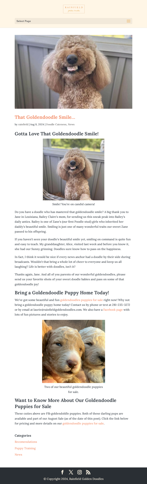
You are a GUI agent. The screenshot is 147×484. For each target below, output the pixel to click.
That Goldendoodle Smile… (45, 117)
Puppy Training (25, 448)
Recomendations (26, 442)
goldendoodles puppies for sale (82, 300)
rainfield (23, 124)
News (71, 124)
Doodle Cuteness (56, 124)
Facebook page (113, 309)
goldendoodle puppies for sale (83, 423)
